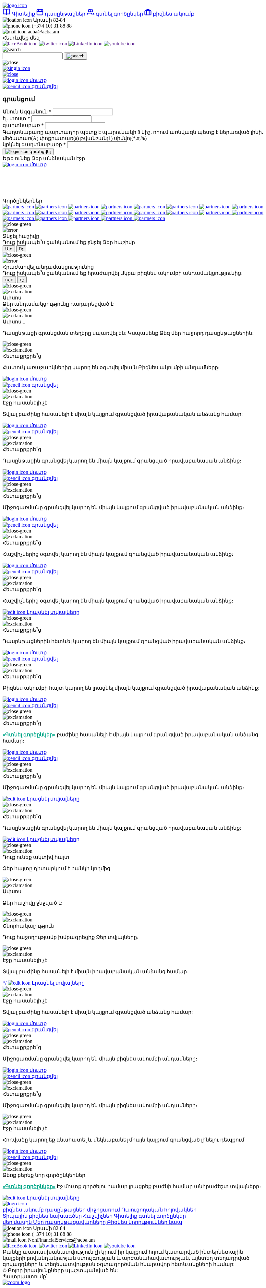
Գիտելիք (23, 14)
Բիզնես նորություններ (138, 1222)
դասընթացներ (65, 14)
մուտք (37, 164)
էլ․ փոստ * (17, 118)
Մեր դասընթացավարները (70, 1222)
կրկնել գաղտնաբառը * (35, 144)
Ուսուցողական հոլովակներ (159, 1209)
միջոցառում (104, 1209)
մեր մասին (18, 1222)
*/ (44, 983)
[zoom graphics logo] (16, 1282)
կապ (175, 1222)
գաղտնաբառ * (24, 125)
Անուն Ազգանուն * (28, 111)
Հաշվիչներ (98, 1216)
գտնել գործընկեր (119, 14)
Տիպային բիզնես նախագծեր (43, 1216)
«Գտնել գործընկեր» (29, 734)
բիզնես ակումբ (172, 14)
